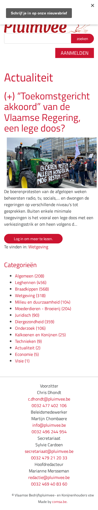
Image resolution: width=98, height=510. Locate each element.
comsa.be (59, 501)
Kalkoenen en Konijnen (40, 334)
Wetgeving (38, 246)
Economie (27, 354)
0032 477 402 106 (49, 405)
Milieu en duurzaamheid (42, 302)
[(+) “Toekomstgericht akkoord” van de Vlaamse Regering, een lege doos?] (49, 163)
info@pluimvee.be (49, 425)
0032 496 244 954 (49, 431)
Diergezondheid (34, 321)
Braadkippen (32, 289)
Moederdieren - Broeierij (43, 308)
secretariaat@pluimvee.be (49, 451)
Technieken (28, 341)
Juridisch (27, 315)
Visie (22, 361)
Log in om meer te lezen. (33, 239)
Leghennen (30, 282)
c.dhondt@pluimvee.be (49, 399)
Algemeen (29, 276)
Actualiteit (27, 347)
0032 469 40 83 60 (49, 484)
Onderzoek (30, 328)
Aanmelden (74, 53)
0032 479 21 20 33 (49, 457)
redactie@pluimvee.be (49, 477)
